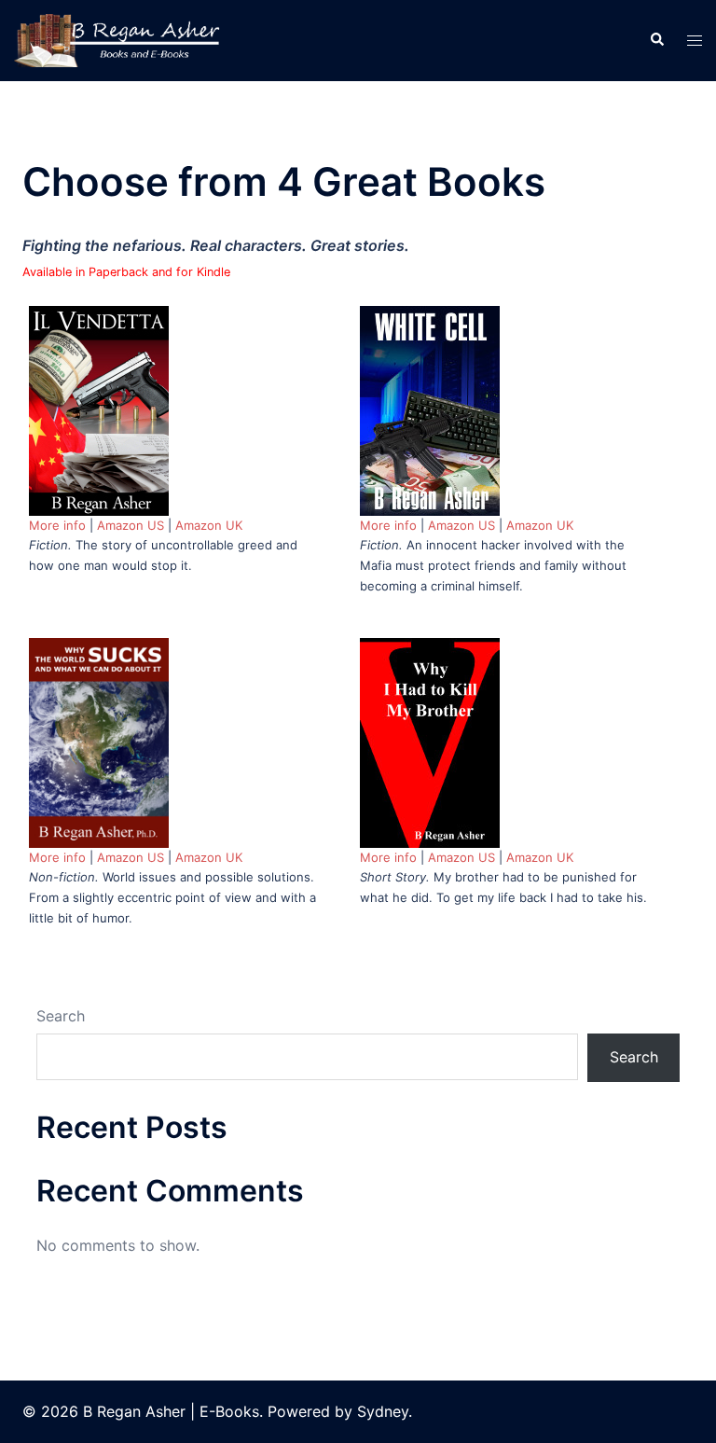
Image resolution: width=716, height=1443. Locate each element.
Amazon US (130, 525)
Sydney (382, 1411)
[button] (656, 40)
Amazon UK (208, 525)
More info (57, 525)
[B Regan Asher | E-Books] (119, 39)
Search (60, 1015)
